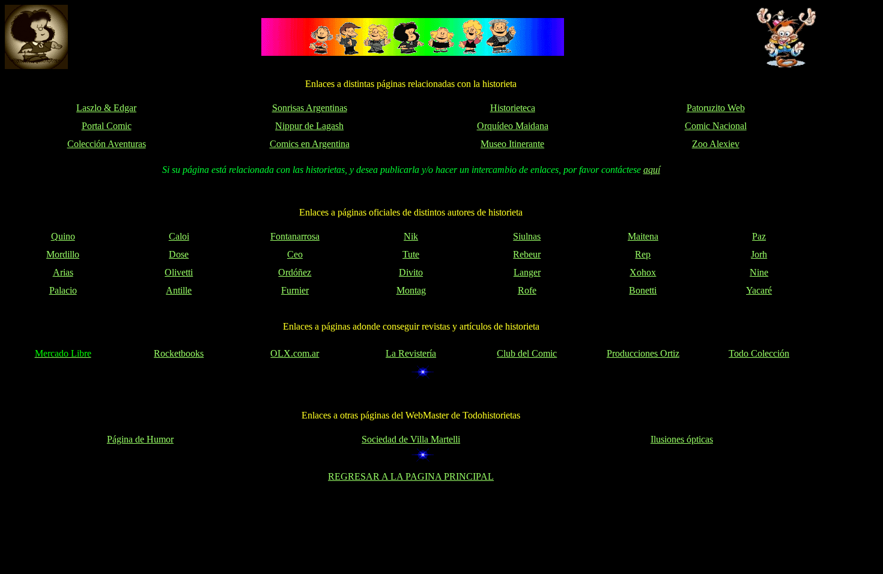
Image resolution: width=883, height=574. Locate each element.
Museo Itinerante (512, 144)
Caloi (179, 236)
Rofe (527, 290)
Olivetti (179, 272)
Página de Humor (140, 439)
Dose (179, 254)
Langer (527, 272)
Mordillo (62, 254)
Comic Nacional (716, 126)
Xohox (643, 272)
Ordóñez (294, 272)
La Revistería (411, 353)
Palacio (63, 290)
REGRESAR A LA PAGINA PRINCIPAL (411, 476)
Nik (411, 236)
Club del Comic (527, 353)
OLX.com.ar (294, 353)
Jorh (759, 254)
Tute (410, 254)
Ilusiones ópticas (682, 439)
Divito (411, 272)
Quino (63, 236)
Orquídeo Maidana (512, 126)
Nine (759, 272)
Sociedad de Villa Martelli (411, 439)
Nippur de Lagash (309, 126)
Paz (759, 236)
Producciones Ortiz (643, 353)
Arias (63, 272)
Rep (643, 254)
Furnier (295, 290)
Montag (411, 290)
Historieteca (512, 108)
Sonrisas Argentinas (309, 108)
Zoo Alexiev (715, 144)
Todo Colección (759, 353)
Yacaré (759, 290)
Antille (179, 290)
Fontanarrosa (295, 236)
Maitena (643, 236)
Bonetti (643, 290)
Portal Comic (107, 126)
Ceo (295, 254)
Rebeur (527, 254)
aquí (651, 170)
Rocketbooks (179, 353)
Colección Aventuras (106, 144)
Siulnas (527, 236)
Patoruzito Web (716, 108)
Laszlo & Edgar (106, 108)
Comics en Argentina (310, 144)
